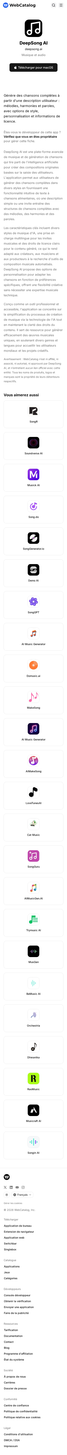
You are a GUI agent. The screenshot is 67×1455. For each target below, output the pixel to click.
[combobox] (22, 1195)
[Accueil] (19, 5)
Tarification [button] (11, 1330)
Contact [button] (9, 1341)
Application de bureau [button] (17, 1225)
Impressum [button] (11, 1446)
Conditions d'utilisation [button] (18, 1434)
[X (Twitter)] (5, 1187)
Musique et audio (34, 55)
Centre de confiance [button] (16, 1405)
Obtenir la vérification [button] (17, 1301)
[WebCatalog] (7, 1177)
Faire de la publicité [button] (16, 1313)
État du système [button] (14, 1359)
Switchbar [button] (10, 1243)
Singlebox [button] (10, 1249)
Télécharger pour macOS (35, 67)
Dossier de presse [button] (15, 1388)
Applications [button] (12, 1266)
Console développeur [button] (17, 1295)
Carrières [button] (9, 1382)
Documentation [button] (13, 1335)
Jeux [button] (7, 1272)
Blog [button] (6, 1347)
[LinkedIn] (11, 1187)
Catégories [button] (10, 1278)
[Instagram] (23, 1187)
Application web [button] (14, 1237)
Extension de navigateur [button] (19, 1231)
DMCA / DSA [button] (12, 1440)
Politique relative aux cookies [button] (22, 1417)
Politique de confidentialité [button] (20, 1411)
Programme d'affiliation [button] (18, 1353)
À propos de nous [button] (15, 1376)
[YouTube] (17, 1187)
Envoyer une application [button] (19, 1307)
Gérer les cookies (13, 1203)
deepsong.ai (33, 49)
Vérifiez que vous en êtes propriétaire (30, 136)
